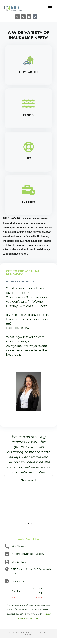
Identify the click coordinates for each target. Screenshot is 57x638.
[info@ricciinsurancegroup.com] (7, 554)
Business (28, 201)
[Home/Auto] (28, 60)
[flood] (28, 103)
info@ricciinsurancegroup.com (28, 553)
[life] (28, 147)
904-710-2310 (19, 546)
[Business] (28, 190)
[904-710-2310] (7, 546)
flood (28, 115)
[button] (50, 7)
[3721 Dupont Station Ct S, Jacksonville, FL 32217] (7, 569)
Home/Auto (28, 72)
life (28, 158)
